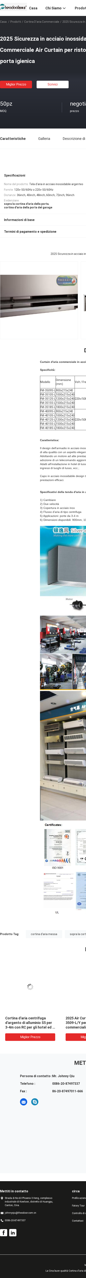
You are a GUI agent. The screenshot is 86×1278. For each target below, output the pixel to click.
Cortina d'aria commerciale (41, 21)
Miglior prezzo (16, 84)
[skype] (34, 1101)
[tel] (46, 1101)
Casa (3, 21)
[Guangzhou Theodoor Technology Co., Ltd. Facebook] (3, 1232)
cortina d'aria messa (44, 934)
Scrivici (53, 84)
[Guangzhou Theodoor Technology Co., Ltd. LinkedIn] (12, 1232)
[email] (23, 1101)
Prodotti (15, 21)
